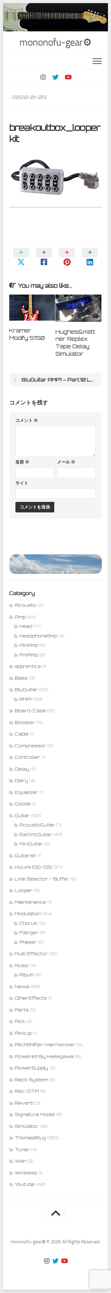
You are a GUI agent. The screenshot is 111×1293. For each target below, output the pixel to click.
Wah (20, 1161)
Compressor (30, 745)
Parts (22, 1009)
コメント (26, 420)
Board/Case (30, 710)
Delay (22, 769)
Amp (20, 616)
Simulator (27, 1126)
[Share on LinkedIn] (90, 256)
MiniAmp (28, 645)
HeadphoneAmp (38, 635)
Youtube (25, 1184)
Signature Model (35, 1114)
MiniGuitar (31, 843)
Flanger (28, 932)
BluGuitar (26, 689)
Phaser (28, 942)
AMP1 (25, 699)
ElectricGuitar (35, 834)
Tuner (22, 1149)
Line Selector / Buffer (42, 878)
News (22, 986)
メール (66, 462)
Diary (21, 780)
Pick (20, 1021)
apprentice (28, 666)
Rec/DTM (27, 1091)
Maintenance (30, 902)
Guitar (22, 815)
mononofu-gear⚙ (55, 42)
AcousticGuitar (37, 824)
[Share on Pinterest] (67, 256)
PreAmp (28, 654)
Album (26, 974)
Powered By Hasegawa (44, 1056)
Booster (25, 722)
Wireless (26, 1172)
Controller (27, 757)
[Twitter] (55, 77)
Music (22, 965)
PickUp (23, 1033)
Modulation (28, 913)
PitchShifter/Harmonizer (45, 1044)
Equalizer (26, 792)
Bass (21, 678)
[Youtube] (68, 77)
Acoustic (26, 605)
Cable (22, 734)
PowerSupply (31, 1067)
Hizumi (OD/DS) (33, 867)
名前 (22, 462)
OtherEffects (31, 998)
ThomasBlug (30, 1137)
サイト (21, 483)
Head (25, 626)
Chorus (28, 923)
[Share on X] (21, 256)
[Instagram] (43, 77)
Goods (23, 803)
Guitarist (25, 855)
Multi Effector (31, 953)
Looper (24, 890)
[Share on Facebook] (44, 256)
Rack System (31, 1079)
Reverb (24, 1103)
